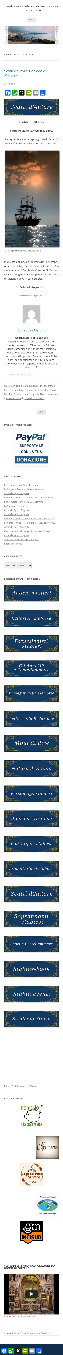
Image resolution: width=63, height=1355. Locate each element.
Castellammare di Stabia (31, 390)
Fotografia (48, 385)
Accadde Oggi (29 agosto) (17, 493)
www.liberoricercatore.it (22, 374)
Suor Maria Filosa (13, 543)
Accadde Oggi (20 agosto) (17, 535)
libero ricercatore (49, 394)
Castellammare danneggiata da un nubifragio (27, 531)
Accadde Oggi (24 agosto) (17, 514)
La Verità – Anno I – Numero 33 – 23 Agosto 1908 (29, 518)
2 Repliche (9, 83)
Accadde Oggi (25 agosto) (17, 510)
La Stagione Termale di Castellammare (24, 489)
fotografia (34, 394)
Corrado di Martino (34, 398)
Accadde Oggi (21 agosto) (17, 526)
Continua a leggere (31, 295)
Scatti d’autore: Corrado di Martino (25, 73)
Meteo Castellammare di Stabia (20, 1086)
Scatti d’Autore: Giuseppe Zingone (21, 539)
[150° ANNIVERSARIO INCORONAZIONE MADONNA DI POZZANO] (31, 1294)
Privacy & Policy (11, 1333)
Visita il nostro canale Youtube (20, 1316)
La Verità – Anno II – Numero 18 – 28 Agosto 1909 (29, 497)
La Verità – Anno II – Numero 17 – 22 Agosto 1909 (29, 522)
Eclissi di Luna (21, 394)
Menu (31, 19)
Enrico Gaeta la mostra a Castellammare (25, 501)
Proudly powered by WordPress (36, 1333)
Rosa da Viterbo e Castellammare (21, 485)
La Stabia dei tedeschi (15, 505)
